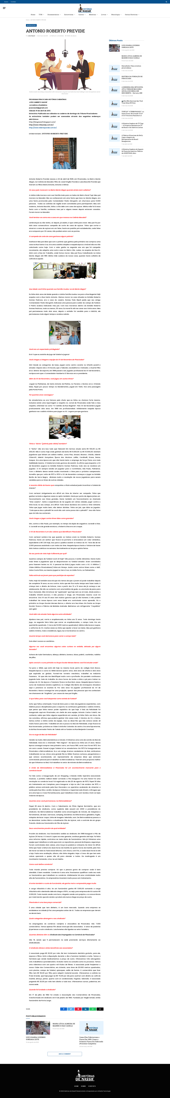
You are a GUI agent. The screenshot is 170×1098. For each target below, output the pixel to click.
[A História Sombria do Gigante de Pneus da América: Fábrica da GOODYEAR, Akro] (114, 152)
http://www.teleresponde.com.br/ (43, 128)
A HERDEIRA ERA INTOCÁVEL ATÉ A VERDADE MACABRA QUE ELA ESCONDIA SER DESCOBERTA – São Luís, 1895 (132, 90)
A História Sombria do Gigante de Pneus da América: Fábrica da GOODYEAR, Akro (132, 151)
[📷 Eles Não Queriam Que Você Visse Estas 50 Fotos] (114, 103)
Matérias (92, 15)
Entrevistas (68, 15)
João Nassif (31, 36)
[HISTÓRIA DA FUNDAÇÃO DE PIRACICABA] (114, 79)
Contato (13, 2)
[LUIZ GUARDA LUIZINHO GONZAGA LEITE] (38, 1028)
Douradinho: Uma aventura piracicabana (131, 67)
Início (27, 20)
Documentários (53, 15)
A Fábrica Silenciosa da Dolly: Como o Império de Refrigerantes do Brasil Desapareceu (132, 138)
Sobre (6, 2)
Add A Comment (65, 1054)
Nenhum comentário (57, 36)
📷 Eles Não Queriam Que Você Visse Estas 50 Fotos (132, 102)
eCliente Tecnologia (103, 1091)
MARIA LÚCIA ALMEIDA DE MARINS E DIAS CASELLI (64, 1025)
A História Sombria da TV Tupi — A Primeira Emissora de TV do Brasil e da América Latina (132, 125)
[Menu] (4, 8)
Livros (103, 15)
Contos (81, 15)
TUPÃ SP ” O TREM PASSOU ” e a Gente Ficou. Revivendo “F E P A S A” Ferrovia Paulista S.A (133, 113)
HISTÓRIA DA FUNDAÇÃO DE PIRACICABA (132, 77)
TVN (40, 15)
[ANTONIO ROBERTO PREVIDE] (64, 64)
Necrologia (115, 15)
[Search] (166, 2)
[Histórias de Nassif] (85, 8)
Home (33, 15)
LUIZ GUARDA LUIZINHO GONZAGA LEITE (35, 1038)
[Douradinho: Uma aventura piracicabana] (114, 68)
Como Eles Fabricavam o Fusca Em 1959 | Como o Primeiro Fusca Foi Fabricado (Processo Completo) (91, 1040)
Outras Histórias (131, 15)
